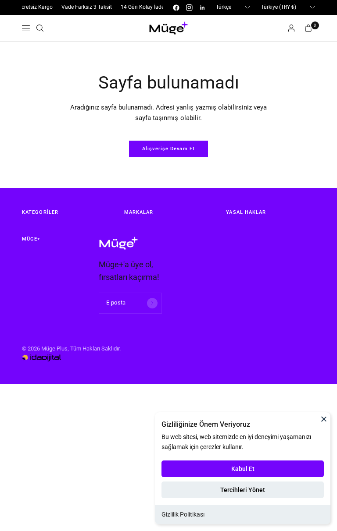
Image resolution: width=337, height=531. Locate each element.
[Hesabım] (291, 28)
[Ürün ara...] (40, 28)
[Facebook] (176, 7)
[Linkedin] (202, 7)
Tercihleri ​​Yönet (242, 489)
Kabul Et (243, 468)
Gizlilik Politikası (182, 514)
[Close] (323, 418)
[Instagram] (189, 7)
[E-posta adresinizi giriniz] (152, 303)
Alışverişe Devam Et (168, 149)
